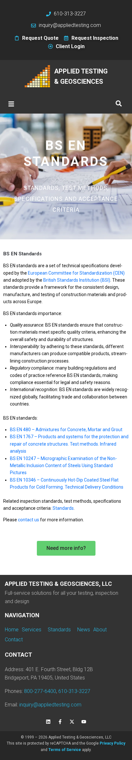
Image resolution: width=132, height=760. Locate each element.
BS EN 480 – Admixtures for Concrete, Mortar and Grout (66, 429)
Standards (63, 508)
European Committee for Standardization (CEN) (76, 273)
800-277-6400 (40, 691)
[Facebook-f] (60, 721)
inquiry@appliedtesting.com (50, 705)
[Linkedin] (48, 721)
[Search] (119, 103)
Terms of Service (64, 749)
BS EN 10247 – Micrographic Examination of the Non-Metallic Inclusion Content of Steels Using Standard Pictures (63, 465)
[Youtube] (84, 721)
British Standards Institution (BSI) (76, 280)
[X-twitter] (72, 721)
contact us (28, 519)
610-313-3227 (74, 691)
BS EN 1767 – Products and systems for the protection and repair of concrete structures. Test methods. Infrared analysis (69, 444)
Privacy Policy (112, 743)
